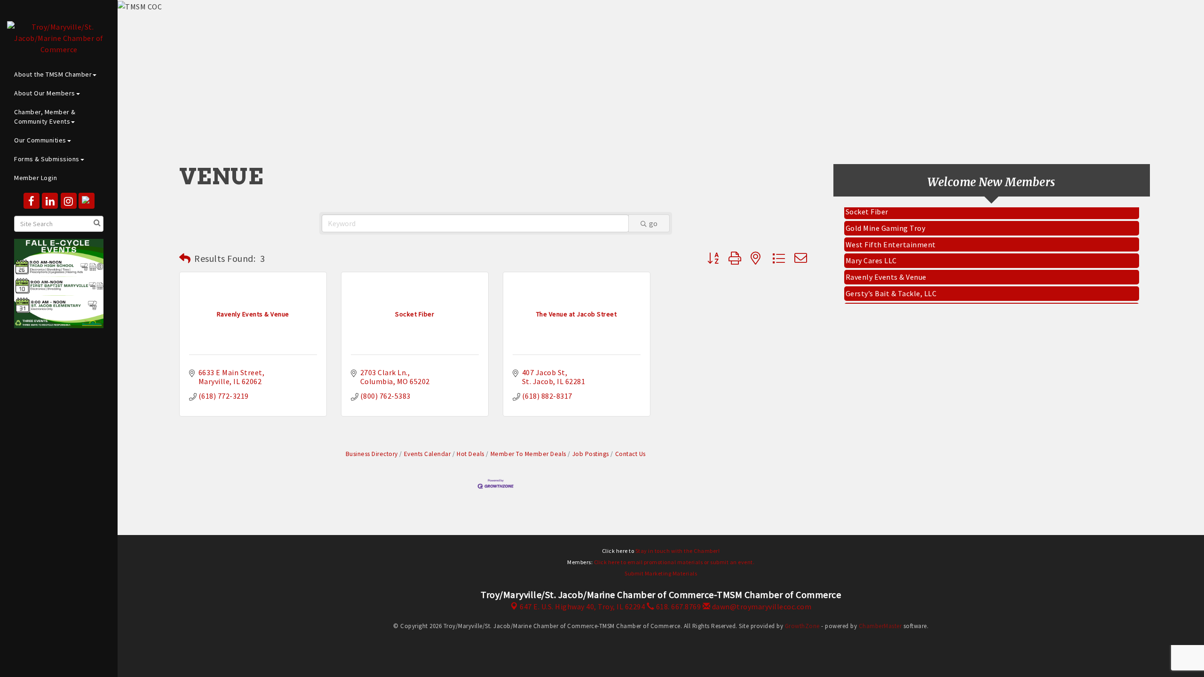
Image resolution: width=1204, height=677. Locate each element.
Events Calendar (427, 454)
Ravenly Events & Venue (886, 271)
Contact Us (630, 454)
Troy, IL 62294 (582, 606)
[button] (185, 258)
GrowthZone (802, 626)
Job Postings (590, 454)
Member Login (35, 177)
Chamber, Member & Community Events (45, 117)
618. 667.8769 (677, 606)
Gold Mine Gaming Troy (886, 222)
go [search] (653, 223)
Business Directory (372, 454)
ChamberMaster (880, 626)
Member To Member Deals (528, 454)
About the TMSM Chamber (53, 74)
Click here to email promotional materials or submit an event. (674, 562)
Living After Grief (875, 303)
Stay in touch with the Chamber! (677, 550)
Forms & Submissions (46, 159)
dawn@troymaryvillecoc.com (760, 606)
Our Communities (40, 140)
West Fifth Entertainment (891, 238)
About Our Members (44, 93)
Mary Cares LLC (871, 254)
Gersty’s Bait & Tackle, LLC (891, 287)
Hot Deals (470, 454)
